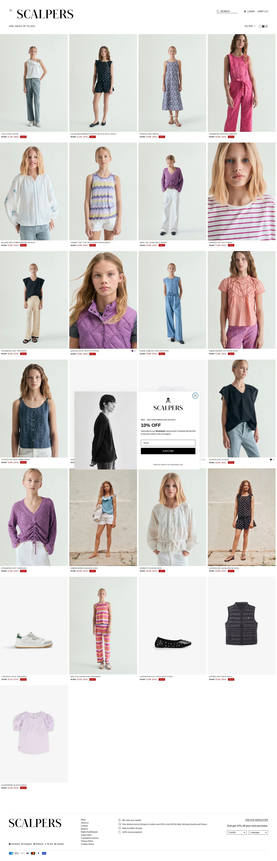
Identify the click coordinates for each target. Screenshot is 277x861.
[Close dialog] (195, 395)
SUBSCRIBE (168, 451)
